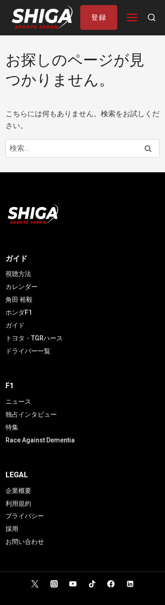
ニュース (18, 401)
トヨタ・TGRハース (34, 338)
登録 (98, 17)
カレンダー (22, 286)
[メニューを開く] (132, 18)
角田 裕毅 (19, 299)
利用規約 (18, 503)
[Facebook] (111, 584)
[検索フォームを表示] (151, 18)
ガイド (15, 325)
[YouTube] (73, 584)
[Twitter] (35, 584)
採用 (12, 528)
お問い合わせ (25, 541)
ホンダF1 (19, 312)
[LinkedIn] (130, 584)
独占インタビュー (31, 414)
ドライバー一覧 (28, 351)
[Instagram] (54, 584)
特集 (12, 427)
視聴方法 (18, 273)
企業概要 (18, 490)
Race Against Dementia (40, 440)
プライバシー (25, 516)
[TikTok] (92, 584)
